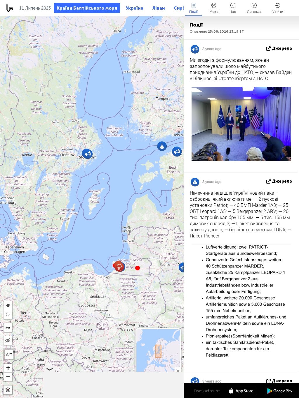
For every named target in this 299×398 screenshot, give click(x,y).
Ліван (158, 8)
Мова (213, 12)
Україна (134, 8)
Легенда (254, 12)
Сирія (180, 8)
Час (233, 12)
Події (193, 12)
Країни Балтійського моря (87, 8)
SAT (9, 354)
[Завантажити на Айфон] (241, 392)
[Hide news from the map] (8, 340)
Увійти (277, 12)
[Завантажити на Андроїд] (280, 392)
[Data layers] (8, 390)
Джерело (282, 48)
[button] (137, 268)
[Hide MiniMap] (177, 370)
